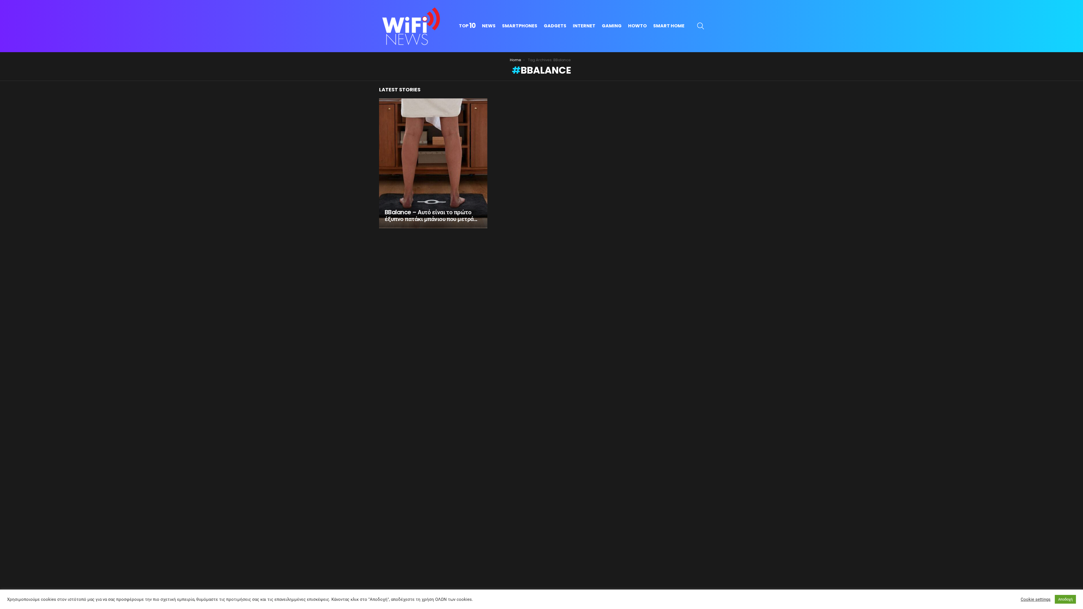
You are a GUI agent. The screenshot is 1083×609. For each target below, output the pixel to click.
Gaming (612, 26)
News (489, 26)
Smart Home (668, 26)
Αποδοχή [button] (1065, 599)
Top (467, 26)
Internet (584, 26)
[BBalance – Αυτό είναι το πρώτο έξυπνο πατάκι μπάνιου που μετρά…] (433, 163)
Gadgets (555, 26)
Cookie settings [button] (1036, 599)
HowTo (637, 26)
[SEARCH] (700, 26)
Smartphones (519, 26)
